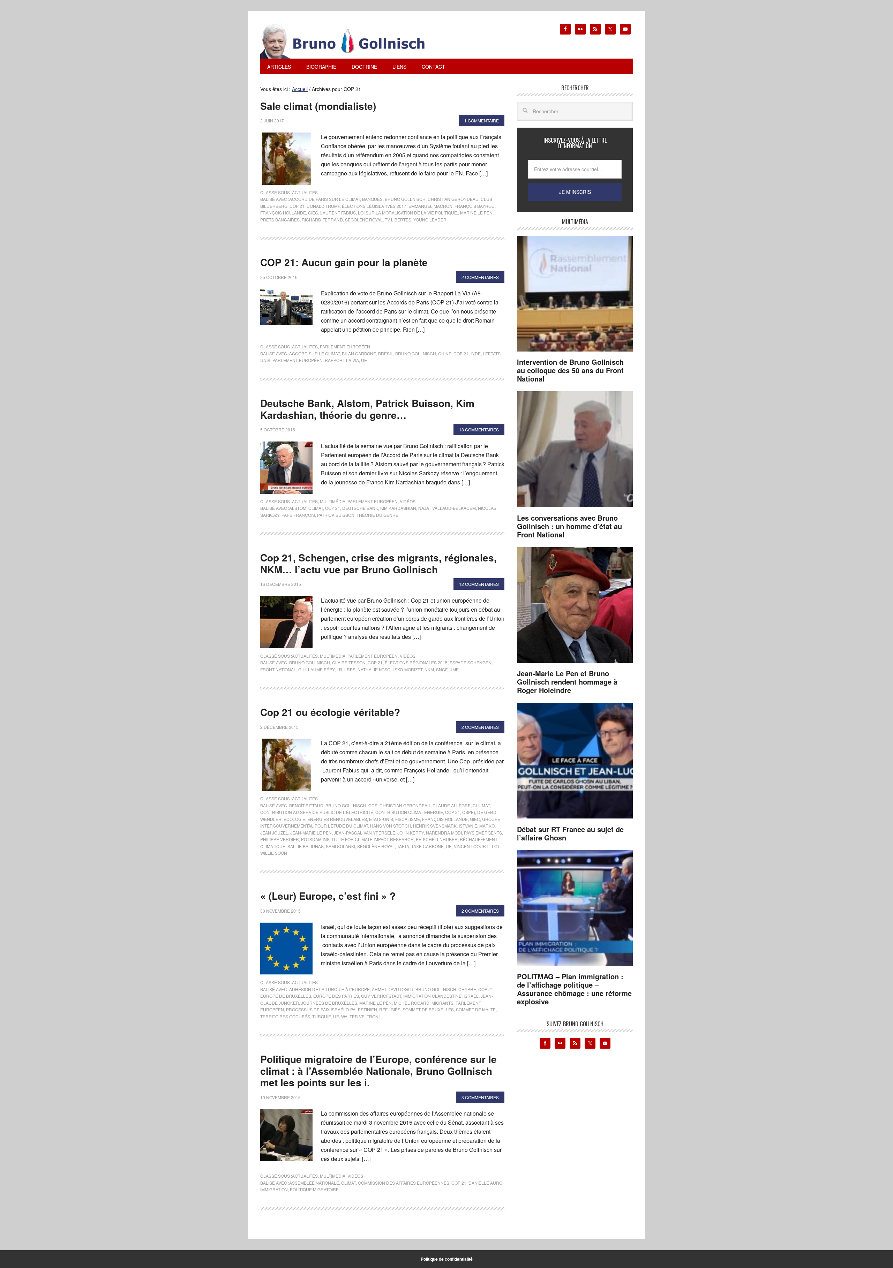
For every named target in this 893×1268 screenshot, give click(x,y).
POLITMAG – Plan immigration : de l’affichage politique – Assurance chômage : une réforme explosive (574, 988)
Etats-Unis (381, 819)
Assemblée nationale (314, 1183)
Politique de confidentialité (447, 1259)
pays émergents (483, 833)
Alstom (297, 508)
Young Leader (429, 219)
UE (364, 360)
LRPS (349, 669)
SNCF (441, 669)
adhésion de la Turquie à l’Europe (329, 989)
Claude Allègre (452, 805)
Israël (471, 996)
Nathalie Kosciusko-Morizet (390, 669)
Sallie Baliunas (305, 846)
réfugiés (389, 1009)
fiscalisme (407, 819)
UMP (454, 669)
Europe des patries (336, 996)
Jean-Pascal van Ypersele (364, 833)
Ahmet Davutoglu (392, 989)
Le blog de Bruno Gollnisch (351, 41)
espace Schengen (470, 662)
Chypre (467, 989)
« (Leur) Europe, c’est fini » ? (328, 896)
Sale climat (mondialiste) (318, 106)
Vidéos (407, 501)
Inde (476, 353)
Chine (444, 353)
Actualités (305, 192)
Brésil (385, 353)
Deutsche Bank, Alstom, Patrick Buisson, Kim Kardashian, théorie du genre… (367, 409)
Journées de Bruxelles (329, 1003)
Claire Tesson (349, 662)
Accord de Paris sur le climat (324, 199)
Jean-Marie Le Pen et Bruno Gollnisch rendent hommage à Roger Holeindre (567, 681)
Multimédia (332, 501)
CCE (372, 805)
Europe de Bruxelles (285, 996)
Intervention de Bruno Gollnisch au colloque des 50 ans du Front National (570, 370)
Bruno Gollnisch (405, 199)
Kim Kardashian (398, 508)
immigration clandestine (432, 996)
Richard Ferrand (322, 219)
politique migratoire (314, 1189)
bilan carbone (359, 353)
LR (339, 669)
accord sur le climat (314, 353)
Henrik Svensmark (435, 826)
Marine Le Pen (476, 213)
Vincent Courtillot (477, 846)
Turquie (321, 1016)
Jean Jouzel (274, 833)
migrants (442, 1003)
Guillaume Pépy (316, 669)
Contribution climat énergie (409, 812)
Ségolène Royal (364, 219)
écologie (294, 819)
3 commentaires (480, 1097)
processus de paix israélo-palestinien (331, 1009)
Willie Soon (273, 853)
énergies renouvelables (337, 819)
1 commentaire (481, 120)
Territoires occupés (285, 1016)
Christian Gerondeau (453, 199)
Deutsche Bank (360, 508)
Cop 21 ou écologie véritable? (330, 712)
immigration (274, 1189)
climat (315, 508)
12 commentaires (479, 584)
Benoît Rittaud (306, 805)
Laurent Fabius (338, 213)
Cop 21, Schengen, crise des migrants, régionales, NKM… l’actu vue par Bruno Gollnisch (378, 563)
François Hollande (283, 213)
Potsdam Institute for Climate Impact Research (357, 839)
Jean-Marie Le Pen (311, 833)
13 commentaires (479, 429)
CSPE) (468, 812)
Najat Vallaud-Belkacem (447, 508)
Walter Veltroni (360, 1016)
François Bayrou (475, 206)
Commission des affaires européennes (403, 1183)
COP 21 (297, 206)
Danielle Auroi (485, 1183)
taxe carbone (427, 846)
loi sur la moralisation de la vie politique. (408, 213)
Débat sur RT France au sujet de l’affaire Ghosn (570, 833)
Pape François (298, 515)
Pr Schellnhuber (437, 839)
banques (372, 199)
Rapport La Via (342, 360)
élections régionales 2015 (416, 662)
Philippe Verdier (279, 839)
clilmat (481, 805)
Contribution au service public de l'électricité (316, 812)
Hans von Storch (390, 826)
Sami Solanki (340, 846)
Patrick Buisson (335, 515)
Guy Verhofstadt (381, 996)
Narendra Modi (444, 833)
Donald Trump (323, 206)
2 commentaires (480, 277)
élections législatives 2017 (374, 206)
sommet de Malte (476, 1009)
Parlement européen (345, 346)
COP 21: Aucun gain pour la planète (344, 262)
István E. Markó (477, 826)
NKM (429, 669)
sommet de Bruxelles (428, 1009)
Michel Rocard (411, 1003)
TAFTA (403, 846)
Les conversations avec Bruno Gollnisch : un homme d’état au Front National (569, 526)
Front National (278, 669)
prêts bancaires (280, 219)
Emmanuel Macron (430, 206)
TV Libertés (398, 219)
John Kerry (410, 833)
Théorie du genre (377, 515)
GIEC (313, 213)
